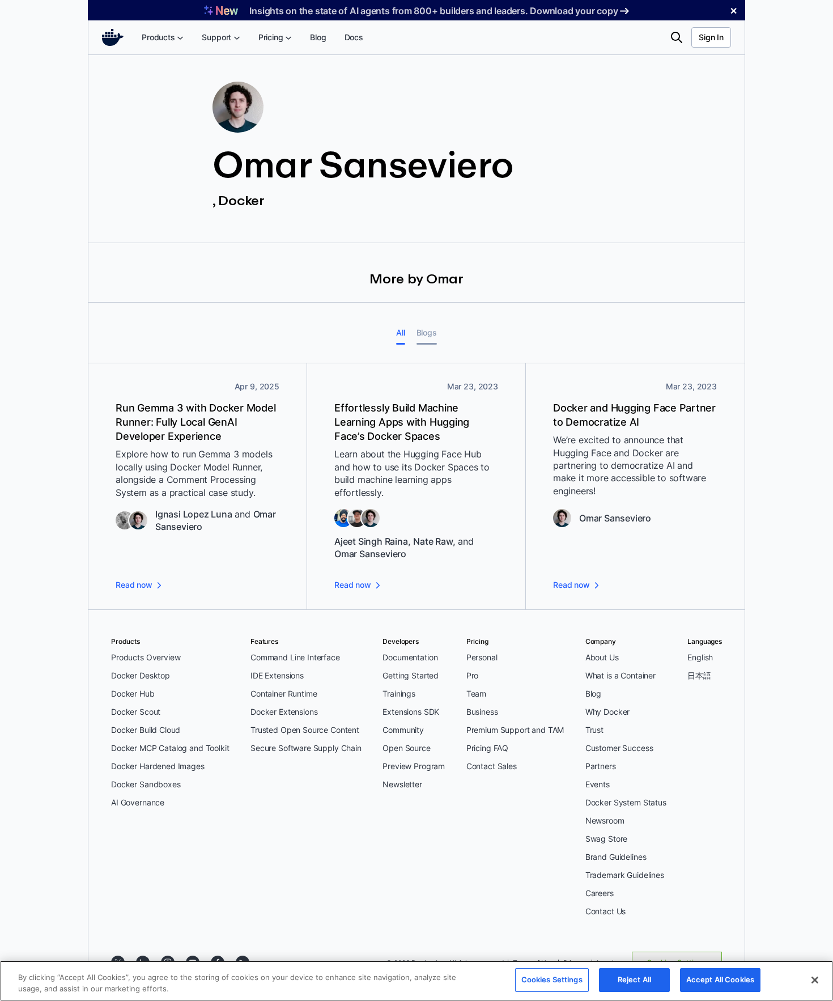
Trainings (398, 693)
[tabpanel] (416, 486)
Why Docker (607, 711)
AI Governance (137, 802)
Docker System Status (625, 802)
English (700, 657)
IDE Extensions (277, 675)
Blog (593, 693)
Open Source (406, 748)
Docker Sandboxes (146, 784)
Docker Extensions (283, 711)
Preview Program (413, 766)
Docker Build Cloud (145, 730)
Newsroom (604, 820)
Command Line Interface (295, 657)
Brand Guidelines (616, 857)
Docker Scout (135, 711)
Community (403, 730)
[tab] (400, 332)
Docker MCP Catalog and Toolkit (170, 748)
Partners (600, 766)
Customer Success (619, 748)
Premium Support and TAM (515, 730)
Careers (599, 893)
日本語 (699, 675)
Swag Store (606, 838)
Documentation (409, 657)
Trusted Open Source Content (304, 730)
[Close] (814, 980)
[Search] (676, 37)
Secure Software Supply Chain (306, 748)
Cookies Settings (552, 979)
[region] (416, 981)
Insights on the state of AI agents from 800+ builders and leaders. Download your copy (433, 10)
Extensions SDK (410, 711)
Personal (482, 657)
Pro (472, 675)
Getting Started (410, 675)
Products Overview (145, 657)
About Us (602, 657)
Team (476, 693)
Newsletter (402, 784)
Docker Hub (133, 693)
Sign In (711, 37)
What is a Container (620, 675)
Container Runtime (283, 693)
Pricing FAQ (487, 748)
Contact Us (605, 911)
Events (597, 784)
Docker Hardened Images (158, 766)
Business (482, 711)
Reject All (634, 979)
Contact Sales (491, 766)
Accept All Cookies (720, 979)
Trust (594, 730)
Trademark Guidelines (624, 875)
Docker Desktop (140, 675)
